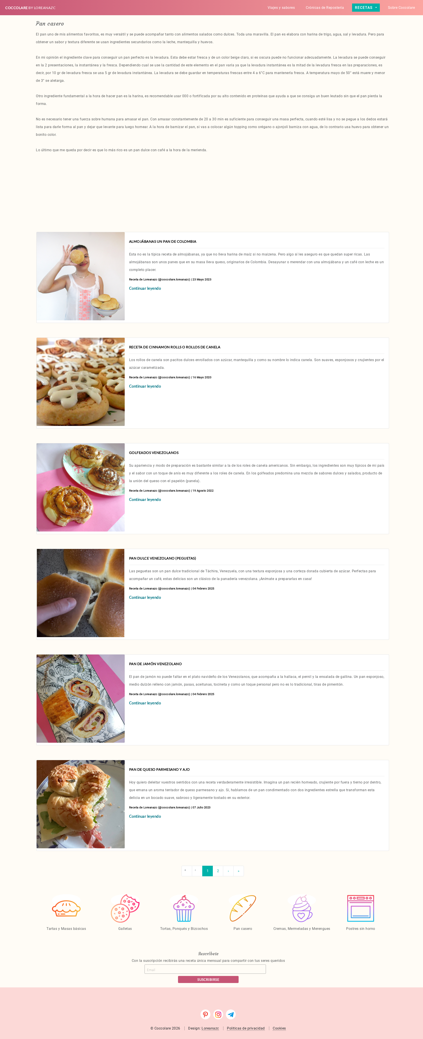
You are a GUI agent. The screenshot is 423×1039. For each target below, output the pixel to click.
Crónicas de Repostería (325, 8)
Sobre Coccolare (401, 8)
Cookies (279, 1028)
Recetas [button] (364, 8)
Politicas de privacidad (246, 1028)
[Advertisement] (157, 190)
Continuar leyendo (145, 288)
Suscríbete (208, 953)
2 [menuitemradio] (218, 871)
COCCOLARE (30, 8)
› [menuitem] (228, 871)
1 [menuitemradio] (208, 871)
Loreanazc (210, 1028)
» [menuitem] (238, 871)
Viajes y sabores (281, 8)
